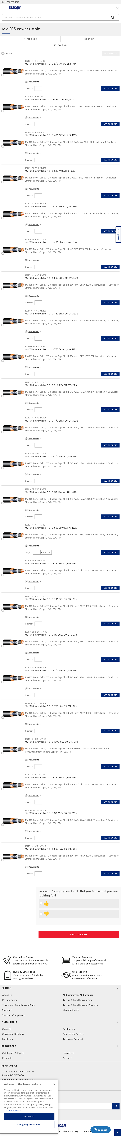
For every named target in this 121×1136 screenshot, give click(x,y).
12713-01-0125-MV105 (35, 204)
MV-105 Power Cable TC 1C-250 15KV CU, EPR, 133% (51, 599)
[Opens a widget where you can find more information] (100, 1130)
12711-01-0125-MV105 (35, 453)
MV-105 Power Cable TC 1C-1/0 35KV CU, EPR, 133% (51, 813)
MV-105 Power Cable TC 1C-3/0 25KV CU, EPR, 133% (51, 456)
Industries (68, 1053)
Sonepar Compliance (13, 1015)
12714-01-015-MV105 (35, 560)
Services (67, 1058)
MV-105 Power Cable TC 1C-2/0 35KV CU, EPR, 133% (51, 670)
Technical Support (73, 1039)
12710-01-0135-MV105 (35, 667)
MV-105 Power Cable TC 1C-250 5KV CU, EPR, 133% (51, 777)
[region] (29, 1107)
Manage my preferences (29, 1124)
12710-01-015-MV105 (35, 61)
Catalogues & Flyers (13, 1053)
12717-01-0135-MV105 (35, 311)
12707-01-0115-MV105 (35, 168)
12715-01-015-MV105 (35, 525)
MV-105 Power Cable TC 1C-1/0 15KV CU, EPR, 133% (51, 492)
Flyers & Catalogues (24, 971)
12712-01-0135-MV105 (35, 418)
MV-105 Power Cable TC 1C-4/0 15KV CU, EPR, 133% (51, 242)
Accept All (29, 1116)
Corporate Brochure (13, 1034)
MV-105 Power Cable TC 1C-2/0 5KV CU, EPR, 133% (51, 63)
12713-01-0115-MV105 (35, 596)
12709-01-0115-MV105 (35, 489)
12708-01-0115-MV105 (36, 96)
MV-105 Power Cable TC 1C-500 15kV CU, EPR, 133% (51, 849)
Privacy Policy (9, 1000)
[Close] (54, 1084)
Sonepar (7, 1010)
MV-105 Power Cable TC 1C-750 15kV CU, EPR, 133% (51, 706)
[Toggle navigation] (3, 8)
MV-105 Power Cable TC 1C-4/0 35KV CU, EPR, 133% (51, 420)
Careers (6, 1029)
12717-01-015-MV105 (35, 346)
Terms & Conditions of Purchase (81, 1005)
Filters (29, 39)
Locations (7, 1039)
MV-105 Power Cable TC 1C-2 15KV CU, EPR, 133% (50, 170)
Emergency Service (73, 1034)
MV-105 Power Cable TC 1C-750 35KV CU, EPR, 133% (51, 313)
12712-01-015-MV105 (35, 132)
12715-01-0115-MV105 (35, 846)
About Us (7, 995)
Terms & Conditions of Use (78, 1000)
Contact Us (69, 1029)
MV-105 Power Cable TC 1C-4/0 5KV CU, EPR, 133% (51, 135)
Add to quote (110, 88)
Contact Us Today (23, 956)
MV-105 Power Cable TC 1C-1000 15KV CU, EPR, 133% (51, 741)
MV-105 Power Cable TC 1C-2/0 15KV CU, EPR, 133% (51, 385)
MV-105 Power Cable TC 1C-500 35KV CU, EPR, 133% (51, 278)
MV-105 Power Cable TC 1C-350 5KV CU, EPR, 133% (51, 563)
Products (7, 1058)
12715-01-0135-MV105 (35, 275)
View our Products (82, 956)
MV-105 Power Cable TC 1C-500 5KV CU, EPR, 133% (51, 527)
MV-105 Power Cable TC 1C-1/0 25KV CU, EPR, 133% (51, 634)
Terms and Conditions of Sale (18, 1005)
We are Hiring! (79, 971)
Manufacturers (71, 1010)
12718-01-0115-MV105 (35, 739)
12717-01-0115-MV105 (35, 703)
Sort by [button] (89, 39)
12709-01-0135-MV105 (36, 810)
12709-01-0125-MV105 (36, 632)
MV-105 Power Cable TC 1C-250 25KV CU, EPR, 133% (51, 206)
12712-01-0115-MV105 (35, 239)
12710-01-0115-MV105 (35, 382)
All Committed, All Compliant (78, 995)
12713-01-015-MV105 (35, 774)
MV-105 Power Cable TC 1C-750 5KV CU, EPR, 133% (51, 349)
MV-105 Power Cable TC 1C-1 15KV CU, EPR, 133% (49, 99)
